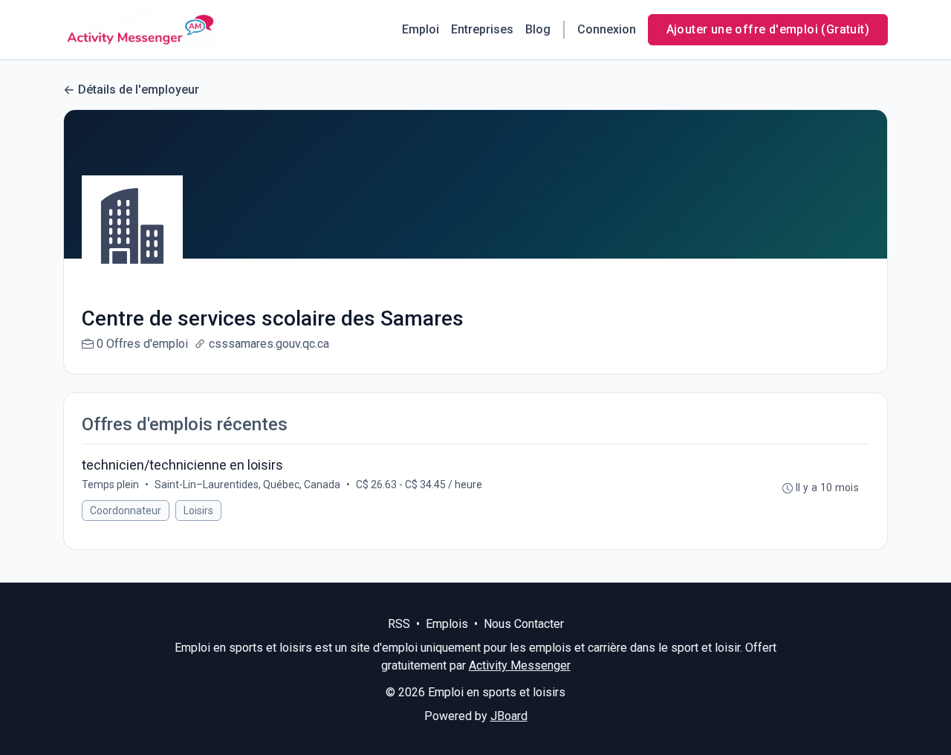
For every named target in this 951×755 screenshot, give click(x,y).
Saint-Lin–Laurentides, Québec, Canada (247, 484)
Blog (538, 29)
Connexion (606, 29)
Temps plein (110, 484)
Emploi (420, 29)
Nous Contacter (524, 624)
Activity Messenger (520, 665)
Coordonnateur (125, 510)
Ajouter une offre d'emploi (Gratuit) (767, 29)
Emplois (447, 624)
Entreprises (482, 29)
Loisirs (198, 510)
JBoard (509, 716)
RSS (399, 624)
